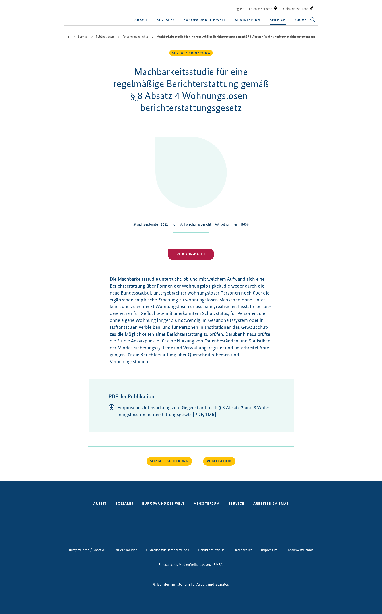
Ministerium (248, 20)
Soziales (166, 20)
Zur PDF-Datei (191, 254)
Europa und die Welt (205, 20)
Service (277, 20)
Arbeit (141, 20)
